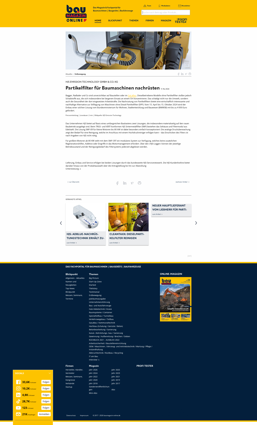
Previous (61, 224)
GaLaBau (132, 95)
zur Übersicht (74, 182)
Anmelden (44, 414)
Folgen (46, 382)
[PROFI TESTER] (181, 21)
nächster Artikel (182, 182)
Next (196, 224)
